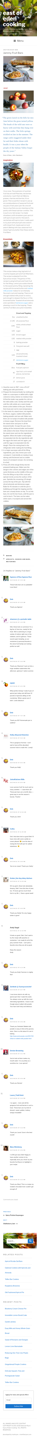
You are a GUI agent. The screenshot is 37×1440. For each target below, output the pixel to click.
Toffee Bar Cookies (12, 1279)
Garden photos (10, 1322)
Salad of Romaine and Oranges (16, 1340)
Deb (16, 50)
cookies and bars (22, 559)
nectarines (11, 561)
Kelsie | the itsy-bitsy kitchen (21, 878)
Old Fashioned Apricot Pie (14, 1292)
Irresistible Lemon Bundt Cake (16, 1315)
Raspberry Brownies (12, 1286)
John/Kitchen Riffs (17, 779)
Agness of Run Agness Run (21, 577)
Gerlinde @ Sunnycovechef (20, 987)
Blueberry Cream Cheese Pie (15, 1309)
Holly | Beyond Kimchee (19, 735)
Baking (9, 555)
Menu (20, 40)
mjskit (12, 683)
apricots (10, 559)
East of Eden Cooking (14, 18)
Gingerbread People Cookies (15, 1364)
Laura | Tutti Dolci (17, 1095)
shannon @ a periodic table (20, 619)
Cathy (12, 829)
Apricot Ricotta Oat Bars (13, 1261)
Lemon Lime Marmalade (14, 1346)
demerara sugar (22, 303)
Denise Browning (16, 1051)
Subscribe (18, 1406)
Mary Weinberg (16, 1147)
